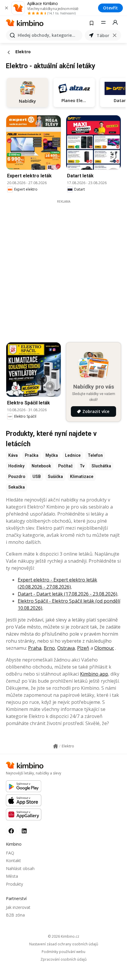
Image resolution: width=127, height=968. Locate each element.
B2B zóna (15, 915)
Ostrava (66, 648)
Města (12, 876)
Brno (49, 648)
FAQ (10, 853)
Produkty (14, 884)
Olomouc (104, 648)
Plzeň (83, 648)
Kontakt (13, 860)
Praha (34, 648)
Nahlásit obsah (20, 868)
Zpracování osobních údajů (63, 959)
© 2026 (63, 936)
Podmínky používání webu (63, 951)
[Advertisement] (63, 267)
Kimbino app (94, 674)
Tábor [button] (103, 35)
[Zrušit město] (115, 35)
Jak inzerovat (18, 907)
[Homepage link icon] (55, 746)
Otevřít (110, 8)
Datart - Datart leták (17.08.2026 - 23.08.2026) (67, 594)
